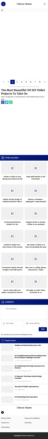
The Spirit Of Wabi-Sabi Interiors (27, 387)
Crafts (18, 348)
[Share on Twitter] (11, 102)
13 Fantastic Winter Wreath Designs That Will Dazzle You (12, 270)
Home (3, 97)
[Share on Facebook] (2, 102)
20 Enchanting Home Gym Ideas (26, 397)
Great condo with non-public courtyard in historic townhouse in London (12, 292)
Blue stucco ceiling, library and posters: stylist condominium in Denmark (35, 270)
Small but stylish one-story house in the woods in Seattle (12, 247)
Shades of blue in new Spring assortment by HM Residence (12, 179)
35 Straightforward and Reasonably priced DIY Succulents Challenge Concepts (30, 357)
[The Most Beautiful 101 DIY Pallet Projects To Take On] (24, 77)
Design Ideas (10, 97)
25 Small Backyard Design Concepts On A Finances (30, 367)
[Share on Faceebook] (6, 102)
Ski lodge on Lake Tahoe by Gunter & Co (35, 291)
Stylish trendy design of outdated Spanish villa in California (12, 201)
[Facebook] (2, 412)
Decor (18, 360)
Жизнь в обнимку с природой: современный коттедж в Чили (36, 201)
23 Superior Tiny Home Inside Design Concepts (28, 377)
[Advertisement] (24, 130)
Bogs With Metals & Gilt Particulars (35, 178)
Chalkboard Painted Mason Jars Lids (28, 345)
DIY (30, 360)
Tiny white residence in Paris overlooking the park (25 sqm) (35, 247)
